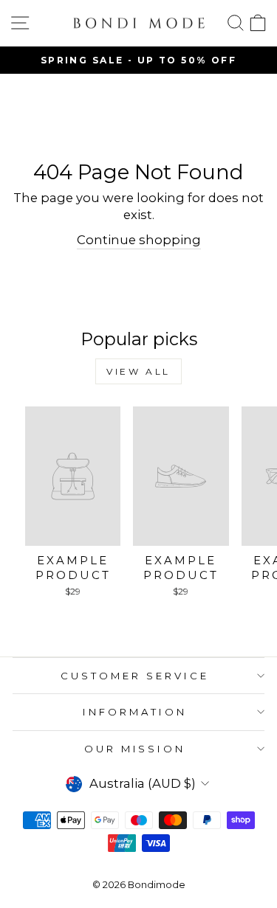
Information (135, 712)
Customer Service (135, 676)
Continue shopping (139, 239)
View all (138, 371)
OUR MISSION (135, 749)
